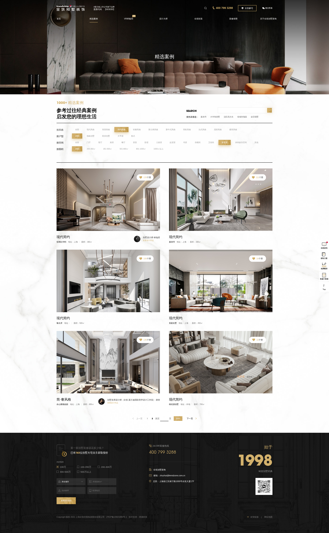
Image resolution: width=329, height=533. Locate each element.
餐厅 (123, 142)
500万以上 (85, 472)
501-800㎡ (124, 149)
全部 (77, 129)
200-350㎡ (91, 149)
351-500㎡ (107, 149)
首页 (59, 19)
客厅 (100, 142)
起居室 (172, 142)
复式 (133, 136)
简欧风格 (187, 129)
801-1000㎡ (141, 149)
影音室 (224, 142)
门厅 (89, 142)
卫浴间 (211, 142)
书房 (185, 142)
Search (191, 111)
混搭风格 (218, 129)
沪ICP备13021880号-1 (116, 517)
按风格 (60, 130)
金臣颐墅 (254, 117)
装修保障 (233, 19)
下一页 (190, 418)
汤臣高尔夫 (228, 117)
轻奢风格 (137, 129)
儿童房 (159, 142)
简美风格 (106, 129)
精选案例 (94, 19)
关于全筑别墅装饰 (268, 19)
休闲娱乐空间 (241, 142)
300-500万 (65, 472)
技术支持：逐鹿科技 (138, 517)
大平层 (120, 136)
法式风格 (202, 129)
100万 (63, 467)
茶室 (135, 142)
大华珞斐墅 (215, 117)
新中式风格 (170, 129)
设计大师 (163, 19)
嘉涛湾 (203, 117)
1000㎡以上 (158, 149)
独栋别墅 (90, 136)
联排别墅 (106, 136)
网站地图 (268, 517)
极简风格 (233, 129)
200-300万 (106, 467)
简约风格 (121, 129)
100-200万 (85, 467)
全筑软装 (198, 19)
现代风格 (90, 129)
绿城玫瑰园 (242, 117)
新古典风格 (153, 129)
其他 (256, 142)
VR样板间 (128, 19)
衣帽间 (197, 142)
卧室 (146, 142)
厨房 (112, 142)
